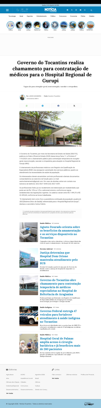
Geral (21, 16)
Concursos (62, 16)
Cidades (91, 16)
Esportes (30, 16)
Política (53, 16)
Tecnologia (12, 16)
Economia (73, 16)
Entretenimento (42, 16)
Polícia (83, 16)
